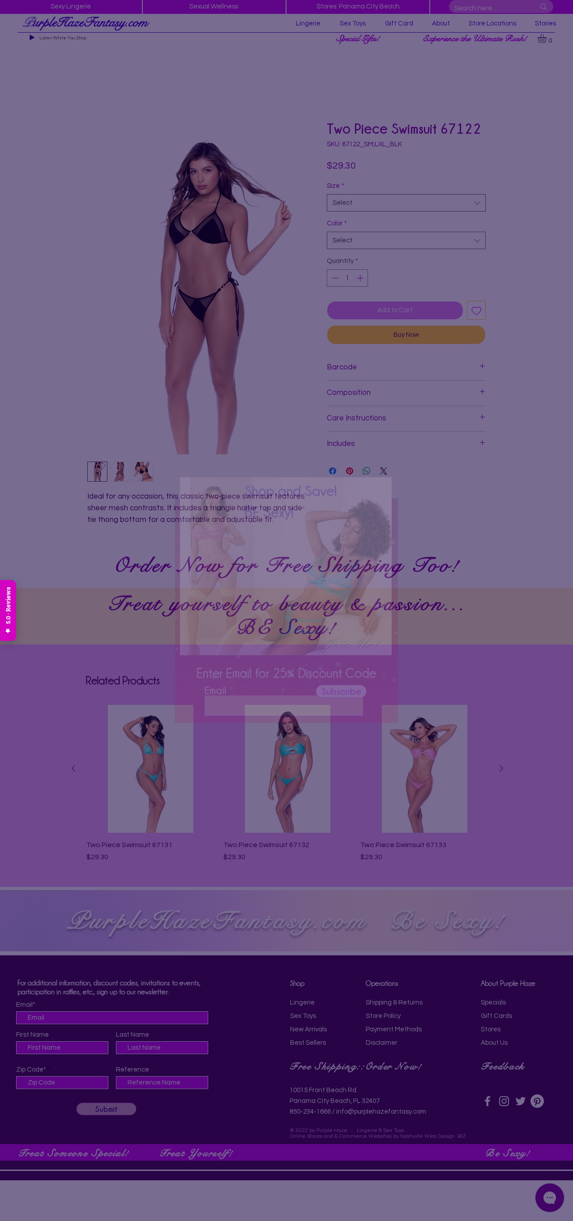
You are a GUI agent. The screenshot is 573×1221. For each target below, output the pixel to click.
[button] (383, 471)
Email (215, 703)
